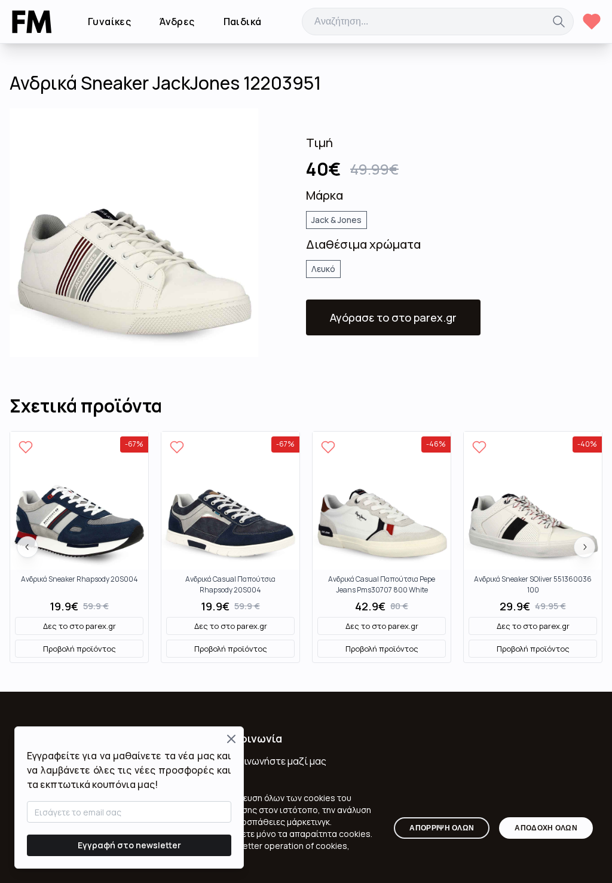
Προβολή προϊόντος (79, 648)
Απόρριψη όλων (441, 828)
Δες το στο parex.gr (79, 626)
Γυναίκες (109, 21)
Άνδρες (177, 21)
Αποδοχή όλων (546, 828)
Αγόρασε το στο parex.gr (393, 317)
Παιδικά (243, 21)
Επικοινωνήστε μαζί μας (271, 761)
